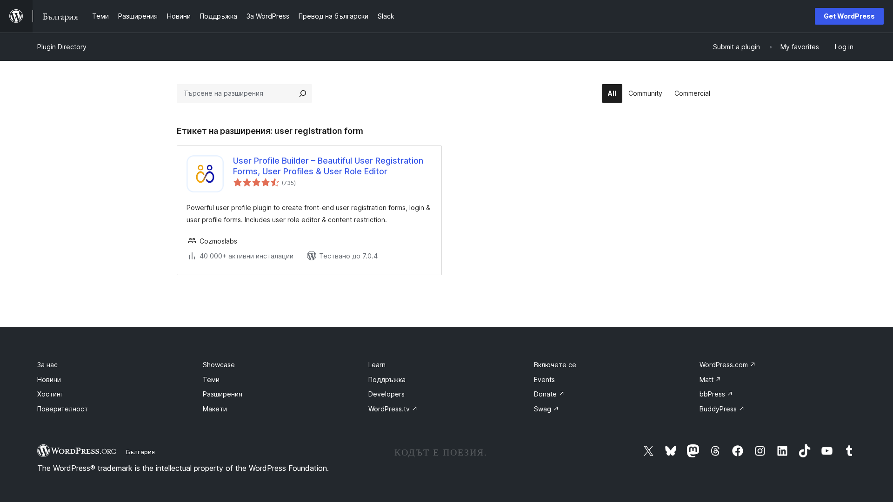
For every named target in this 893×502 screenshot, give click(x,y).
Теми (211, 379)
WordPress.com (728, 365)
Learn (377, 365)
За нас (47, 365)
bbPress (716, 394)
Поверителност (62, 409)
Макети (215, 409)
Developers (386, 394)
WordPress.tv (393, 409)
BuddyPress (722, 409)
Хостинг (50, 394)
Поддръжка (387, 379)
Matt (710, 379)
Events (544, 379)
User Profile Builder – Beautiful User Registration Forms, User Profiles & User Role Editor (328, 166)
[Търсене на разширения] (302, 93)
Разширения (222, 394)
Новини (49, 379)
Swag (546, 409)
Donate (549, 394)
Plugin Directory (62, 47)
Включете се (555, 365)
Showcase (219, 365)
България (140, 452)
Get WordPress (849, 16)
